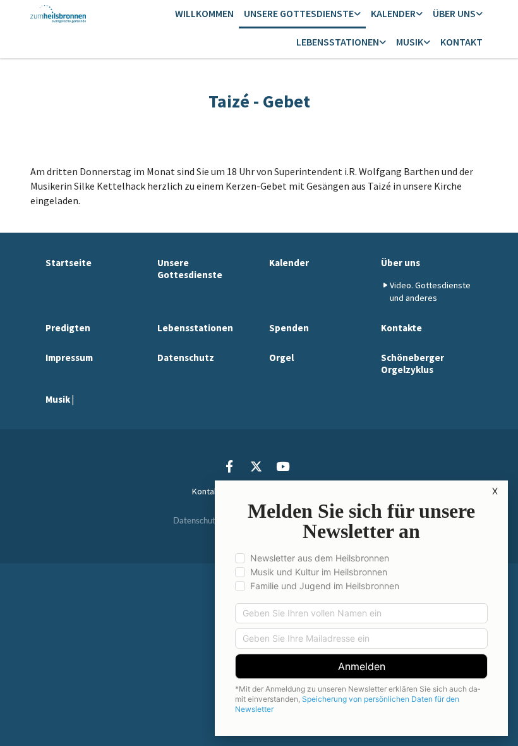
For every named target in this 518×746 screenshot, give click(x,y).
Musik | (59, 399)
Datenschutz (185, 358)
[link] (302, 14)
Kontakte (401, 328)
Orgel (281, 358)
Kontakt (461, 41)
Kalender (393, 13)
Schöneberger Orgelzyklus (412, 364)
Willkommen (204, 13)
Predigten (67, 328)
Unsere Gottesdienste (299, 13)
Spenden (289, 328)
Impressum (69, 358)
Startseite (68, 263)
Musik (409, 41)
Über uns (454, 13)
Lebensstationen (337, 41)
